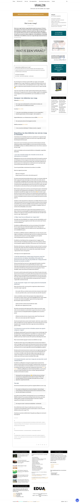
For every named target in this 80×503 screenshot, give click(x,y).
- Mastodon (15, 494)
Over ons (52, 465)
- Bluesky (14, 495)
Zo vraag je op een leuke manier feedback (62, 112)
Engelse (15, 368)
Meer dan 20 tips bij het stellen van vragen (54, 109)
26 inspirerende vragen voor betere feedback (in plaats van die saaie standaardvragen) (23, 481)
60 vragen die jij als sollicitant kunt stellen (54, 101)
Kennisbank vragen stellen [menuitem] (44, 1)
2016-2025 (21, 100)
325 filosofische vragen (22, 465)
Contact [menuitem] (53, 1)
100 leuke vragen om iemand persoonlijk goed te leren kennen (23, 456)
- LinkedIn (14, 493)
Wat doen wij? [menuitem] (19, 1)
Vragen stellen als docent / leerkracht (62, 110)
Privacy (52, 467)
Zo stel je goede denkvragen (53, 111)
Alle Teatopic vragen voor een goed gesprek (54, 103)
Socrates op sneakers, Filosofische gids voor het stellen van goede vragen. (40, 478)
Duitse (43, 367)
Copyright (52, 466)
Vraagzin (40, 5)
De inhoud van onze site (55, 464)
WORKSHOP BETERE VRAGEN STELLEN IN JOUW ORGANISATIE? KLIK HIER (31, 14)
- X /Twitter (14, 496)
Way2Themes (21, 501)
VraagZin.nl (38, 501)
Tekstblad (33, 475)
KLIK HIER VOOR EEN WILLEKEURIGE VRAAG (59, 33)
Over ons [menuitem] (26, 1)
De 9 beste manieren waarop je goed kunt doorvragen (54, 106)
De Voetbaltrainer (39, 475)
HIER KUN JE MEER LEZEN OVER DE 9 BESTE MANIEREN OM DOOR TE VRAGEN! (58, 68)
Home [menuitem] (14, 1)
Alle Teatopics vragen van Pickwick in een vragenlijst (23, 471)
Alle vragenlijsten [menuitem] (33, 1)
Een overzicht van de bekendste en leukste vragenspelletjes (62, 107)
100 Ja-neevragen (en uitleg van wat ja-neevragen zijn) (23, 476)
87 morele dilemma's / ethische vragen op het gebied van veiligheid (23, 461)
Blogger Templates (30, 501)
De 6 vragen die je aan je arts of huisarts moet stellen (62, 104)
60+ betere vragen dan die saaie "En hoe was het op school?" (62, 101)
